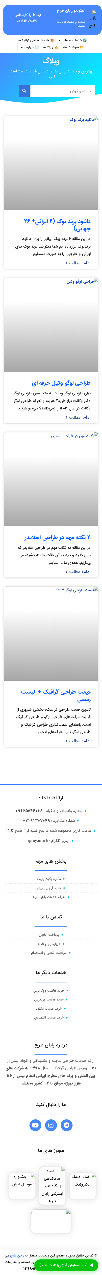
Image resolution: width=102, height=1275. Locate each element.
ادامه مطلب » (78, 263)
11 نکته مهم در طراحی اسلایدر (58, 537)
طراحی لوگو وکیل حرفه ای (61, 383)
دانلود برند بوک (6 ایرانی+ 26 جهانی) (57, 225)
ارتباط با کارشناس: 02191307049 (27, 18)
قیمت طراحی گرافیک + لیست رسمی (56, 695)
